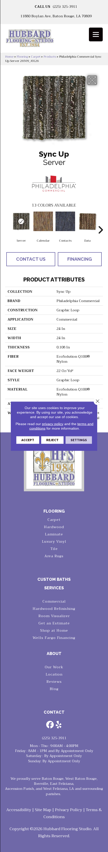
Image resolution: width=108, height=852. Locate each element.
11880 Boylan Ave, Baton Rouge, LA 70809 (56, 16)
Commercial (54, 601)
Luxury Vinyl (54, 541)
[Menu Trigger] (96, 34)
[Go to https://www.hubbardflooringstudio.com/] (54, 465)
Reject (52, 440)
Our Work (54, 667)
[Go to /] (54, 40)
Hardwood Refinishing (54, 609)
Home (9, 56)
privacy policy (52, 424)
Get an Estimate (54, 623)
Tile (54, 549)
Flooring (22, 56)
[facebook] (50, 725)
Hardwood (54, 527)
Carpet (35, 56)
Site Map (43, 809)
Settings (79, 440)
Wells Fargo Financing (54, 638)
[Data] (87, 221)
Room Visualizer (54, 616)
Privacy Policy (68, 809)
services (54, 588)
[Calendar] (43, 221)
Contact (54, 712)
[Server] (21, 221)
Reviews (54, 682)
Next (100, 222)
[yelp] (59, 725)
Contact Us (30, 259)
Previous (7, 222)
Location (54, 674)
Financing (79, 259)
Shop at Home (54, 630)
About (54, 653)
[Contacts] (65, 221)
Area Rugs (54, 556)
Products (49, 56)
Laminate (54, 534)
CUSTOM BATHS (54, 579)
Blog (54, 689)
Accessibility (18, 809)
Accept (27, 440)
